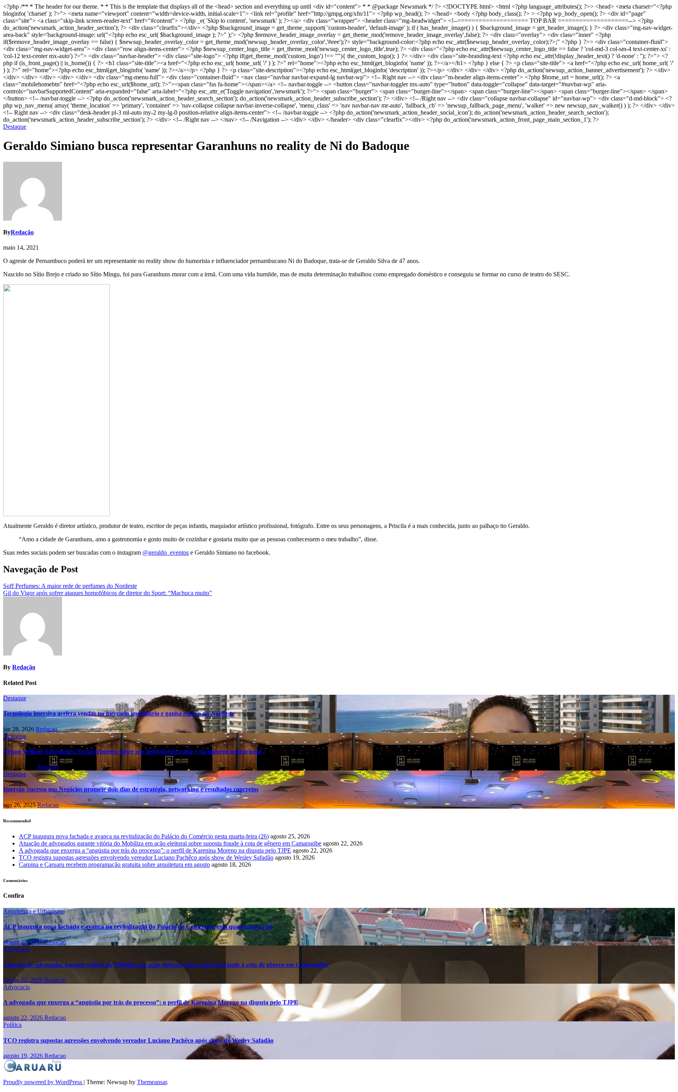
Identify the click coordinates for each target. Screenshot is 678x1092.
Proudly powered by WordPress (43, 1082)
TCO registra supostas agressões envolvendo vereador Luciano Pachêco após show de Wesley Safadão (146, 857)
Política (12, 1024)
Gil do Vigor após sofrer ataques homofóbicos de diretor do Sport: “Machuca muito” (107, 593)
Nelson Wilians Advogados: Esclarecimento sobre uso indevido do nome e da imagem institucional (132, 751)
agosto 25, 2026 (23, 942)
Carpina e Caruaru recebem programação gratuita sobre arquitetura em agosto (114, 864)
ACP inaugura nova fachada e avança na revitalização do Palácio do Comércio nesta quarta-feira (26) (144, 836)
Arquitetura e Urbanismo (34, 911)
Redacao (46, 729)
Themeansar (152, 1082)
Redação (22, 232)
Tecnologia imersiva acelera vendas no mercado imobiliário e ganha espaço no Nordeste (119, 713)
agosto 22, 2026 (23, 980)
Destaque (14, 126)
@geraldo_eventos (165, 552)
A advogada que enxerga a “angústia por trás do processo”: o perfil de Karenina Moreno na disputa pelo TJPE (155, 850)
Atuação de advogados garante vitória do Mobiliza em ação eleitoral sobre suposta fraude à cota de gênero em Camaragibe (170, 843)
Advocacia (16, 949)
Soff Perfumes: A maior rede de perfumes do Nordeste (70, 586)
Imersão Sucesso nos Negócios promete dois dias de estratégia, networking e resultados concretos (131, 789)
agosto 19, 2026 (23, 1055)
